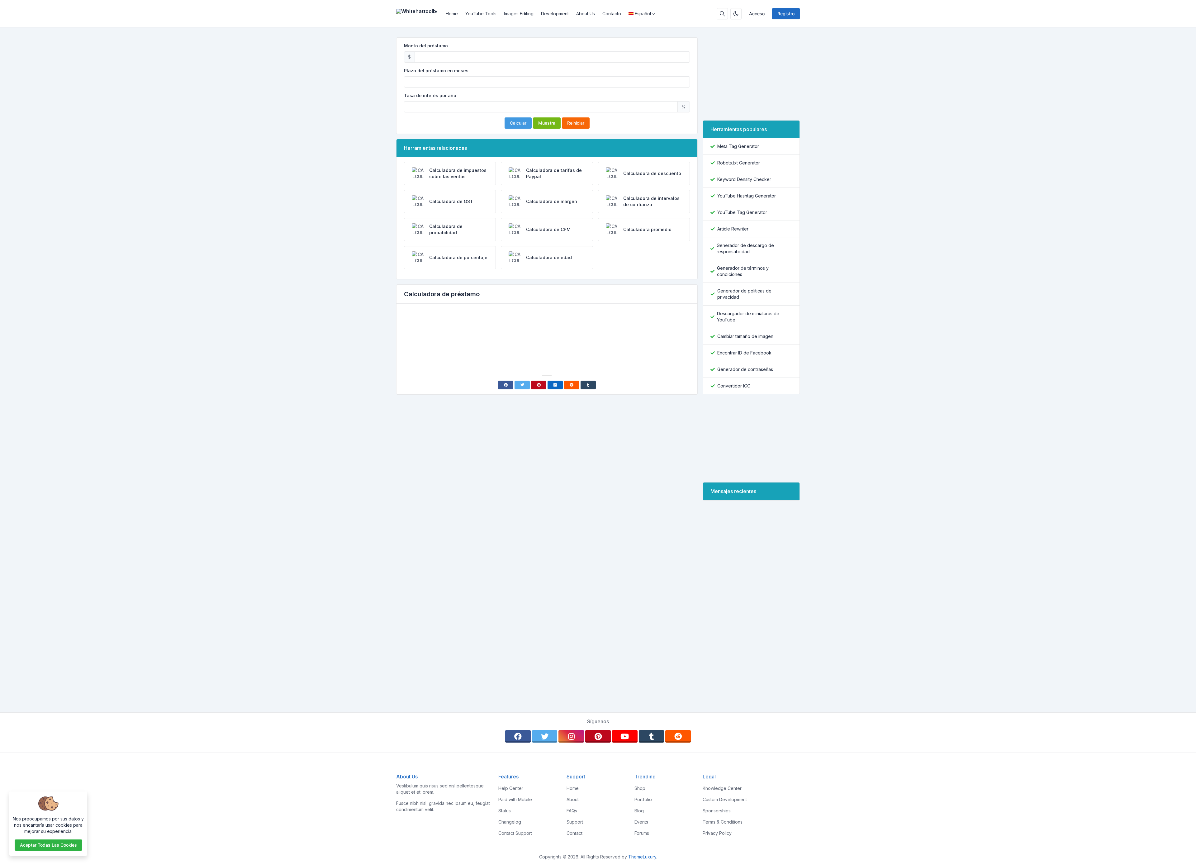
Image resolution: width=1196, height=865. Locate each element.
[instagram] (571, 736)
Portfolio (643, 799)
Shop (639, 788)
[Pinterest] (538, 385)
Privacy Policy (717, 833)
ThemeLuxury (642, 856)
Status (504, 810)
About (573, 799)
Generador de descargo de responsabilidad (745, 248)
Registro (786, 13)
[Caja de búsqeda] (722, 13)
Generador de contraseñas (745, 369)
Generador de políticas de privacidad (744, 294)
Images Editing (519, 13)
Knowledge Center (722, 788)
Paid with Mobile (515, 799)
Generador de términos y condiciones (743, 271)
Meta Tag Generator (738, 146)
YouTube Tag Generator (742, 212)
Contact (574, 833)
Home (452, 13)
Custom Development (725, 799)
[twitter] (545, 736)
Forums (641, 833)
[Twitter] (522, 385)
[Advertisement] (547, 326)
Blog (639, 810)
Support (575, 822)
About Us (585, 13)
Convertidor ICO (734, 385)
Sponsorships (717, 810)
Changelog (509, 822)
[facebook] (518, 736)
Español (643, 13)
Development (555, 13)
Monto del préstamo (426, 45)
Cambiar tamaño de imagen (745, 336)
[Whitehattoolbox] (419, 13)
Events (641, 822)
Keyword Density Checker (744, 179)
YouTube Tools (480, 13)
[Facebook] (505, 385)
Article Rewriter (732, 228)
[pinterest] (598, 736)
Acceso (757, 13)
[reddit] (678, 736)
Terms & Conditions (723, 822)
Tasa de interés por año (430, 95)
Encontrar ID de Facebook (744, 352)
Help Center (510, 788)
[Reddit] (571, 385)
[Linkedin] (555, 385)
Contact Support (515, 833)
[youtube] (625, 736)
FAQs (572, 810)
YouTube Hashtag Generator (746, 195)
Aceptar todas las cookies (48, 845)
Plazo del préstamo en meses (436, 70)
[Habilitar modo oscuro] (736, 13)
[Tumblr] (588, 385)
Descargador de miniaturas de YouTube (748, 316)
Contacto (611, 13)
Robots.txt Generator (738, 162)
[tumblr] (651, 736)
